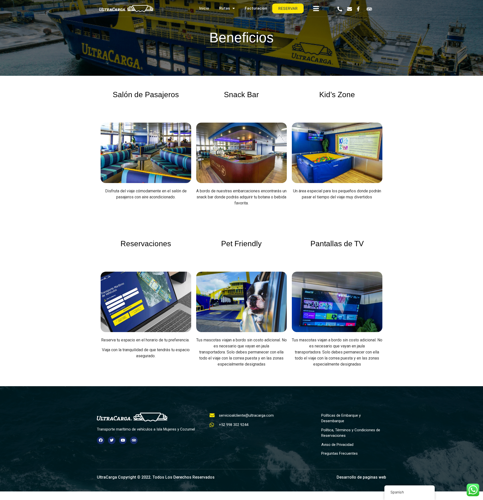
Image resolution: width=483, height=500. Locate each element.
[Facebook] (100, 440)
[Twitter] (111, 440)
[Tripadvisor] (134, 440)
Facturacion (256, 8)
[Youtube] (123, 440)
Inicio (204, 8)
